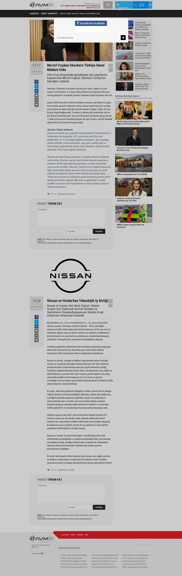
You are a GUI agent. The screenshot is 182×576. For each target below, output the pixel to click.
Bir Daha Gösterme (65, 38)
